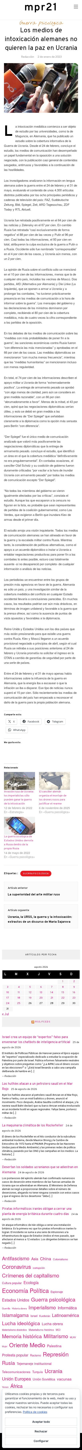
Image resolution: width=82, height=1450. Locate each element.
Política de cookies (35, 1412)
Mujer (4, 1346)
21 (52, 998)
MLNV (73, 1337)
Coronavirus (16, 1266)
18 (19, 998)
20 (41, 998)
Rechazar (41, 1431)
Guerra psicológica (41, 23)
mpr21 (41, 8)
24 (7, 1003)
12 (30, 992)
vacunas (64, 1378)
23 (73, 998)
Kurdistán (44, 1316)
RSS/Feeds (43, 1021)
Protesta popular (15, 1354)
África (16, 1385)
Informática (67, 1308)
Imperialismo (42, 1307)
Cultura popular (12, 1283)
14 (51, 992)
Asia (34, 1258)
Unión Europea (16, 1378)
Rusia (8, 1362)
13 (41, 992)
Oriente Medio (27, 1345)
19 (30, 998)
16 (74, 992)
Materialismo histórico (41, 1330)
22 (62, 998)
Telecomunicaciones (16, 1371)
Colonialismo (60, 1259)
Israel (33, 1316)
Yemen (5, 1386)
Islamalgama (15, 1315)
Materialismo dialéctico (14, 1330)
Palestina (54, 1345)
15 (63, 992)
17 (7, 998)
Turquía (37, 1371)
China (45, 1258)
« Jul (5, 1014)
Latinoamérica (65, 1315)
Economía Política (25, 1290)
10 (7, 992)
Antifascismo (15, 1258)
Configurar (41, 1441)
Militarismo (56, 1336)
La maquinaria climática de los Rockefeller (32, 1126)
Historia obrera (19, 1308)
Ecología (31, 1282)
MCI (58, 1330)
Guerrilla (6, 1308)
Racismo (35, 1355)
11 (19, 992)
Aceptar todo (41, 1421)
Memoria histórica (22, 1336)
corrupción (39, 1268)
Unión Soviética (44, 1379)
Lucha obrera (52, 1323)
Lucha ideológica (21, 1323)
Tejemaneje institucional (34, 1363)
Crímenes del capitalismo (30, 1275)
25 (18, 1003)
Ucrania (53, 1370)
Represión (56, 1354)
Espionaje (57, 1292)
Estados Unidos (15, 1300)
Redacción (27, 56)
